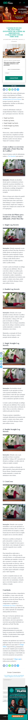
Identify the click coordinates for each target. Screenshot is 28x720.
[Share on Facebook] (4, 89)
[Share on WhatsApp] (9, 89)
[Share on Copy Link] (12, 89)
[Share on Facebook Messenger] (7, 89)
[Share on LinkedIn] (15, 89)
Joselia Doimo (8, 39)
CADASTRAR (14, 78)
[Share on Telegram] (18, 89)
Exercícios (21, 39)
